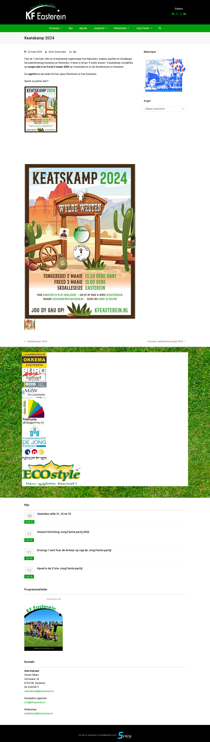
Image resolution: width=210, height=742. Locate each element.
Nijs (74, 52)
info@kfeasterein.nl (34, 702)
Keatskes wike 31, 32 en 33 (54, 513)
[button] (160, 28)
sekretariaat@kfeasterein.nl (39, 691)
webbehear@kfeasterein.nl (38, 713)
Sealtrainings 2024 (35, 341)
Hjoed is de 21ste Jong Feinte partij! (60, 568)
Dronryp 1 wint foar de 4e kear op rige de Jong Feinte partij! (74, 550)
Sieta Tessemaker (57, 52)
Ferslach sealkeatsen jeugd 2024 (165, 341)
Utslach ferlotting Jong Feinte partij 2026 (63, 532)
